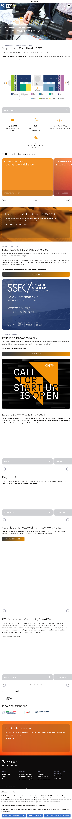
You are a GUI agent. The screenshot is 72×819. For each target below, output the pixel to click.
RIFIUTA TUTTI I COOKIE (34, 815)
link (44, 805)
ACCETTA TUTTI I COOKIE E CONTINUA (13, 815)
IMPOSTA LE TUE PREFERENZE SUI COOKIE (57, 815)
